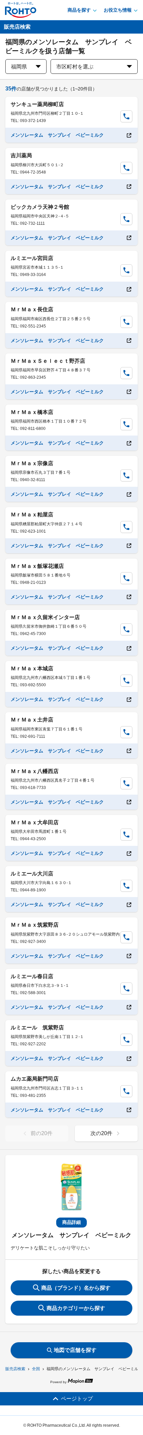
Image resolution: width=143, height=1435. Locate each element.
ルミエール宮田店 (32, 258)
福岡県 (19, 66)
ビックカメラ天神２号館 (40, 207)
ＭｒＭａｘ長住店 (32, 309)
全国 (36, 1369)
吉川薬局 (21, 155)
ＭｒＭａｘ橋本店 (32, 412)
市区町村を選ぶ (74, 66)
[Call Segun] (126, 116)
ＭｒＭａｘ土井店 (32, 719)
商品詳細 (71, 1222)
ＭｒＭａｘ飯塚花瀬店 (37, 566)
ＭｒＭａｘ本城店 (32, 668)
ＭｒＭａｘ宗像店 (32, 463)
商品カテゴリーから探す (76, 1308)
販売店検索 (15, 1369)
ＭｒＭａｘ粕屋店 (32, 514)
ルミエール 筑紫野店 (37, 1027)
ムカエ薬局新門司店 (35, 1079)
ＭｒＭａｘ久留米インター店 (45, 617)
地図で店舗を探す (75, 1350)
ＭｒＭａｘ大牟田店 (35, 822)
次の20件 (101, 1133)
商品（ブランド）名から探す (75, 1288)
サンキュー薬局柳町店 (37, 104)
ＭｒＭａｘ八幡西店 (35, 771)
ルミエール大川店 (32, 873)
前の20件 (42, 1133)
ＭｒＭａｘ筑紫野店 (35, 925)
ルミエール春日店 (32, 976)
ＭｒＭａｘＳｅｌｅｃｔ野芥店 (48, 361)
